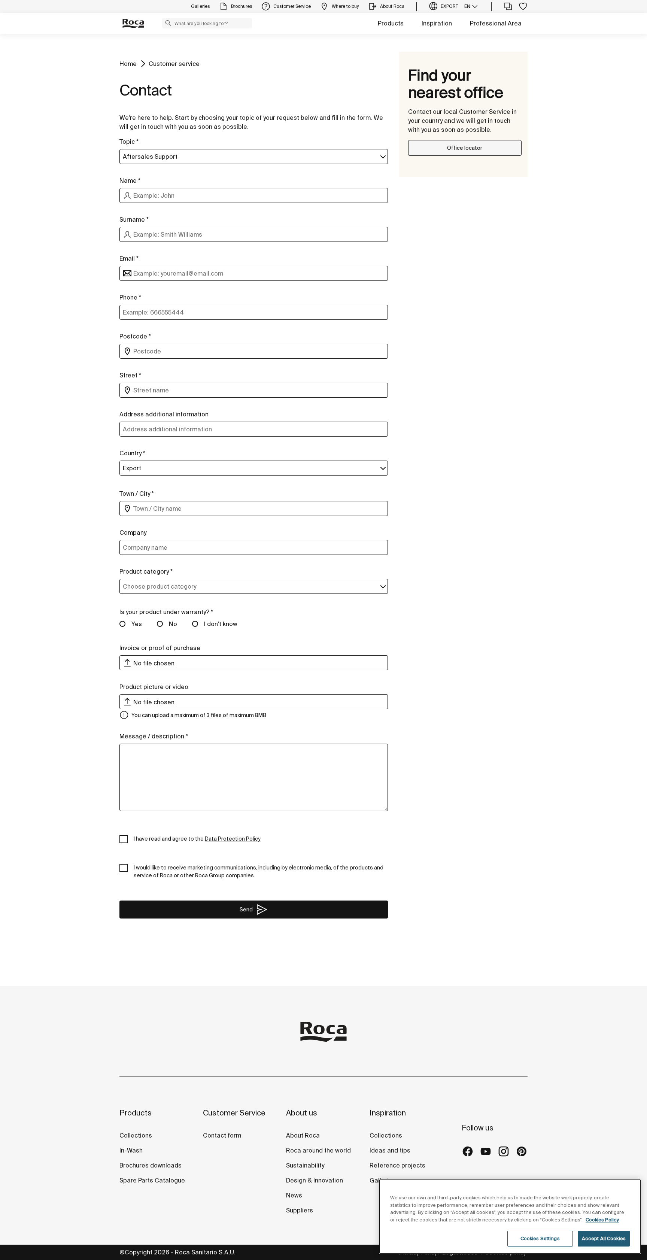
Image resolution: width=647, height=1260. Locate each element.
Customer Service (234, 1112)
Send (246, 910)
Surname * (134, 219)
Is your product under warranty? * (166, 611)
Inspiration (437, 23)
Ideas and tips (390, 1150)
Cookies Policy (602, 1220)
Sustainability (305, 1165)
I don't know (220, 623)
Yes (136, 623)
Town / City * (136, 493)
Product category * (146, 571)
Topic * (129, 141)
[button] (168, 23)
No (173, 623)
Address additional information (164, 414)
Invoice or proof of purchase (159, 647)
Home (128, 63)
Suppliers (299, 1210)
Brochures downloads (150, 1165)
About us (301, 1112)
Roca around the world (318, 1150)
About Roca (303, 1135)
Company (132, 532)
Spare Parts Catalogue (152, 1180)
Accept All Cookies (604, 1238)
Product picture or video (153, 686)
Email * (129, 258)
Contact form (222, 1135)
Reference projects (397, 1165)
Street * (130, 375)
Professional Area (496, 23)
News (294, 1195)
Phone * (130, 297)
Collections (135, 1135)
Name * (129, 180)
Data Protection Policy (233, 839)
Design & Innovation (314, 1180)
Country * (132, 453)
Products (391, 23)
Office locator (464, 148)
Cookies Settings (540, 1238)
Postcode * (135, 336)
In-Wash (131, 1150)
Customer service (174, 63)
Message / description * (153, 736)
